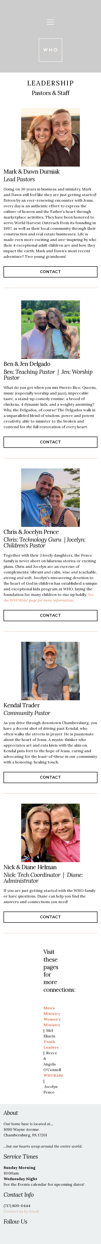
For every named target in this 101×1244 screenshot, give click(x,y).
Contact (50, 272)
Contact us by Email (21, 1211)
